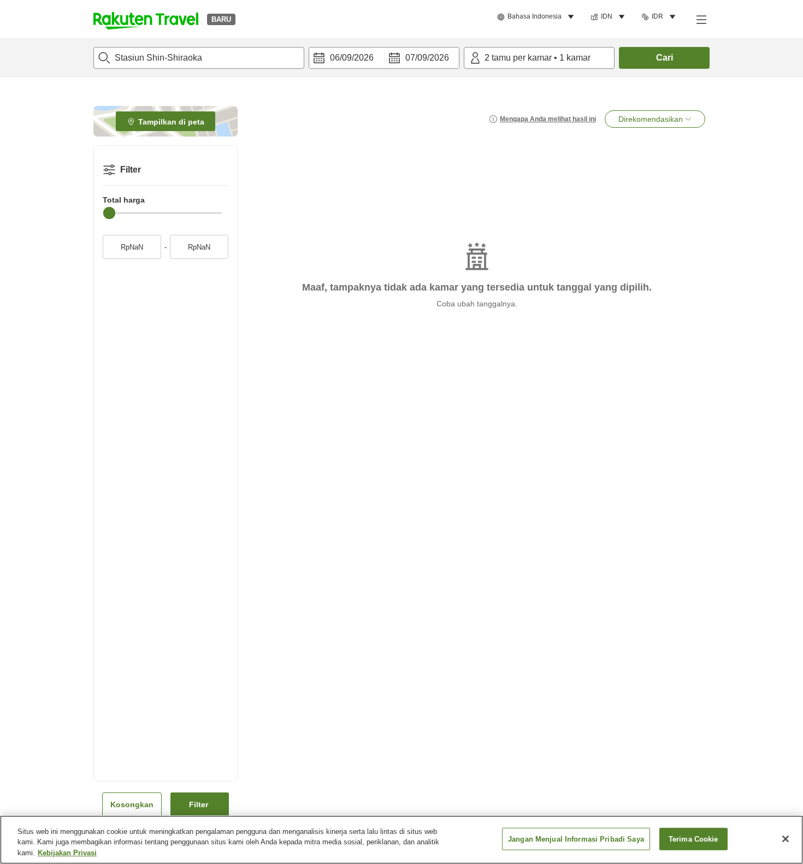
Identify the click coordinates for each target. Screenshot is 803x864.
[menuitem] (537, 16)
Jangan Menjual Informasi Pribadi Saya (576, 839)
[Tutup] (786, 839)
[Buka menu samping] (701, 19)
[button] (145, 19)
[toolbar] (384, 58)
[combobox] (198, 58)
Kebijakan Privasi (67, 853)
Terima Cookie (693, 839)
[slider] (109, 213)
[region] (401, 839)
